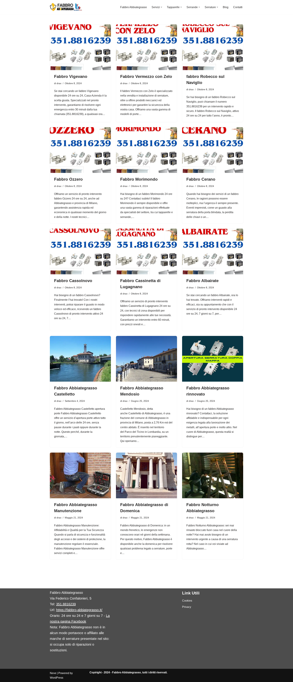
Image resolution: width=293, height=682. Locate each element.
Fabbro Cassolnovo (73, 280)
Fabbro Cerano (200, 179)
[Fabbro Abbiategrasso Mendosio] (146, 359)
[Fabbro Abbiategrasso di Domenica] (146, 475)
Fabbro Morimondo (139, 179)
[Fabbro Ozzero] (80, 150)
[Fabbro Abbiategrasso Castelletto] (80, 359)
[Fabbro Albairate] (212, 251)
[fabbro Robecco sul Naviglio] (212, 47)
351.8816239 (66, 604)
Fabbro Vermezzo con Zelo (146, 76)
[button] (161, 7)
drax (59, 83)
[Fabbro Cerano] (212, 150)
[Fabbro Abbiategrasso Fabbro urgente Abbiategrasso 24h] (66, 7)
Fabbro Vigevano (70, 76)
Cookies (187, 600)
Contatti (237, 7)
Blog (225, 7)
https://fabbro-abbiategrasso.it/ (79, 610)
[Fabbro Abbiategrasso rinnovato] (212, 359)
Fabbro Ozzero (68, 179)
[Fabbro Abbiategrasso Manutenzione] (80, 475)
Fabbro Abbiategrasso (133, 7)
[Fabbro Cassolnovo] (80, 251)
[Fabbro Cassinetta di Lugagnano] (146, 251)
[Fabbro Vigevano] (80, 47)
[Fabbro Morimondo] (146, 150)
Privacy (186, 606)
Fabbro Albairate (202, 280)
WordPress (56, 677)
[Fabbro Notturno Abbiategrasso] (212, 475)
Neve (53, 673)
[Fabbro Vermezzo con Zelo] (146, 47)
